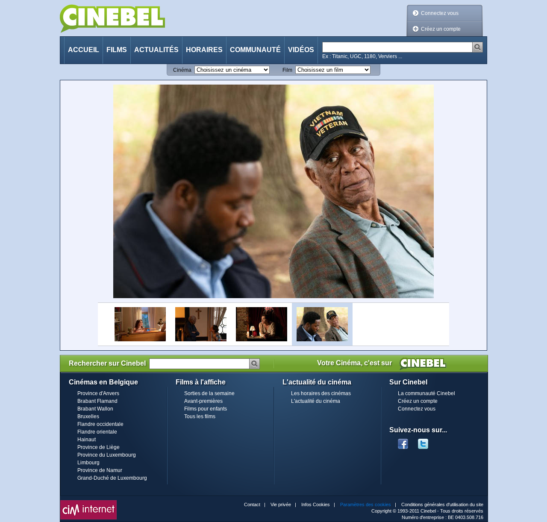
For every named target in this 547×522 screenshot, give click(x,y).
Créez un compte (441, 29)
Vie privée (281, 504)
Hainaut (86, 440)
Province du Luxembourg (106, 455)
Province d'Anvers (98, 393)
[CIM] (88, 502)
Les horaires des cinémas (321, 393)
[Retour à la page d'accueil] (112, 18)
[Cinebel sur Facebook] (403, 441)
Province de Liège (98, 447)
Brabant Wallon (95, 409)
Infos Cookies (315, 504)
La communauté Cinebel (426, 393)
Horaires (204, 49)
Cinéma (182, 70)
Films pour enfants (205, 409)
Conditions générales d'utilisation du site (442, 504)
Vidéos (301, 49)
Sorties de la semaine (209, 393)
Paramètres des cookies (365, 504)
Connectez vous (440, 13)
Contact (252, 504)
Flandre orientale (97, 432)
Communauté (255, 49)
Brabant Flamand (97, 401)
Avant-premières (203, 401)
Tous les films (199, 416)
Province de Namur (99, 470)
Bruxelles (88, 416)
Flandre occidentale (100, 424)
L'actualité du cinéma (315, 401)
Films (116, 49)
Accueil (83, 49)
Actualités (156, 49)
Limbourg (88, 463)
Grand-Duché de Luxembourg (112, 478)
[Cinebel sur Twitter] (427, 441)
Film (287, 70)
